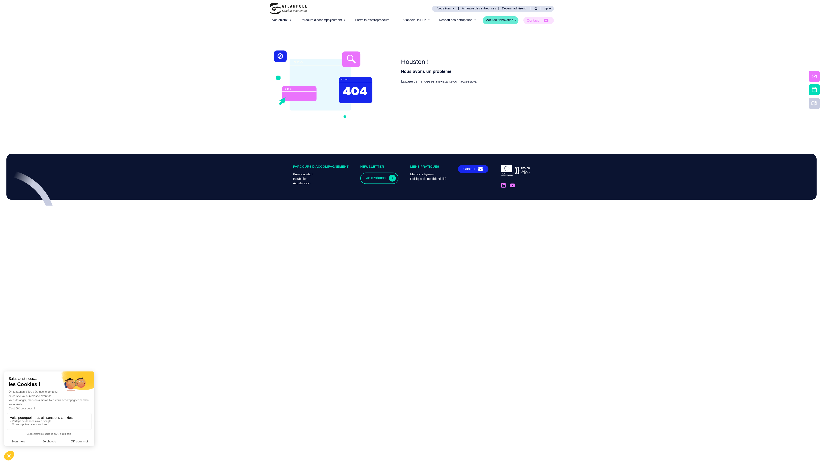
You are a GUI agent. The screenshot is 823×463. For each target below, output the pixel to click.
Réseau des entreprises (455, 20)
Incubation (300, 178)
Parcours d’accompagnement (321, 20)
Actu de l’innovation (499, 20)
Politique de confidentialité (428, 178)
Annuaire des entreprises (479, 8)
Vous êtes (444, 8)
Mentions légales (422, 174)
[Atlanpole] (288, 8)
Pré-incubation (303, 174)
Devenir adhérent (514, 8)
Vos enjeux (280, 20)
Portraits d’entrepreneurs (372, 20)
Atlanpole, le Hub (414, 20)
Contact (533, 20)
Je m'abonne (376, 178)
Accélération (301, 183)
